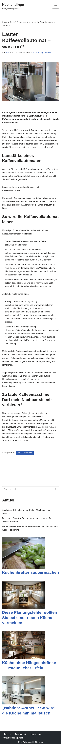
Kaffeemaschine (25, 453)
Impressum (36, 734)
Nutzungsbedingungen (13, 738)
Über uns (7, 734)
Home (5, 22)
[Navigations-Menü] (55, 6)
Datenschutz (21, 734)
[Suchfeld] (55, 489)
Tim (7, 52)
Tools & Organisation (19, 22)
